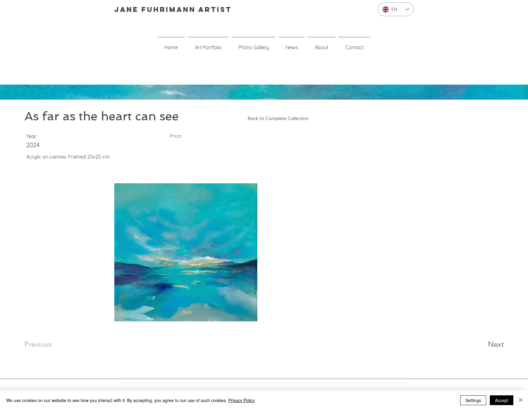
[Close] (520, 400)
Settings (473, 400)
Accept (501, 400)
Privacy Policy (241, 400)
